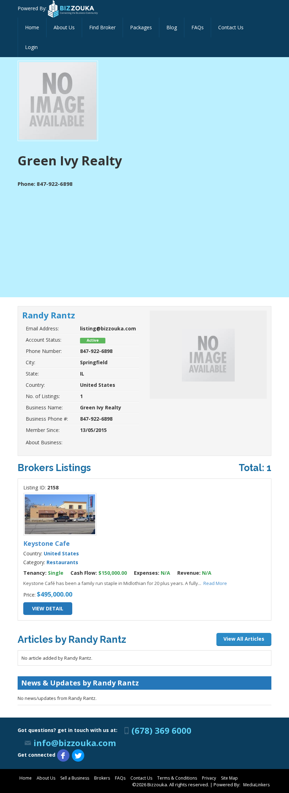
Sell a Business (74, 778)
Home (32, 27)
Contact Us (231, 27)
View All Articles (243, 638)
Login (31, 47)
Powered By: (33, 8)
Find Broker (102, 27)
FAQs (197, 27)
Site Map (229, 778)
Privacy (209, 778)
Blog (171, 27)
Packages (141, 27)
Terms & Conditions (177, 778)
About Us (64, 27)
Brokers (102, 778)
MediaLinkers (256, 785)
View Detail (47, 608)
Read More (215, 583)
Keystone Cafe (46, 543)
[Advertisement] (144, 240)
